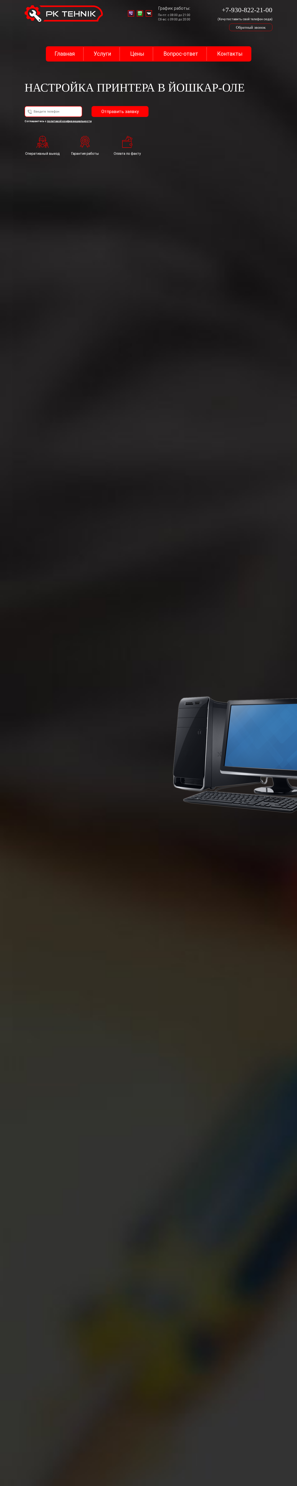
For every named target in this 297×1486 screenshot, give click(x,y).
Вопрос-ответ (181, 54)
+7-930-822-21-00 (247, 10)
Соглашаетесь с (58, 121)
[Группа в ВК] (149, 13)
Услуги (102, 54)
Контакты (230, 54)
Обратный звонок (251, 27)
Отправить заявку (120, 111)
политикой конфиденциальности (69, 121)
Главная (65, 54)
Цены (137, 54)
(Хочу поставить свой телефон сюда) (245, 19)
